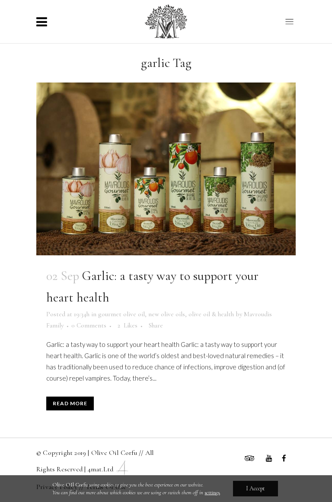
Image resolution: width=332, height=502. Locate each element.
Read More (70, 403)
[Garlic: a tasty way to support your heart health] (166, 169)
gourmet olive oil (121, 314)
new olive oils (166, 314)
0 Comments (88, 325)
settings (212, 492)
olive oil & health (211, 314)
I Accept (255, 488)
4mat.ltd (101, 469)
